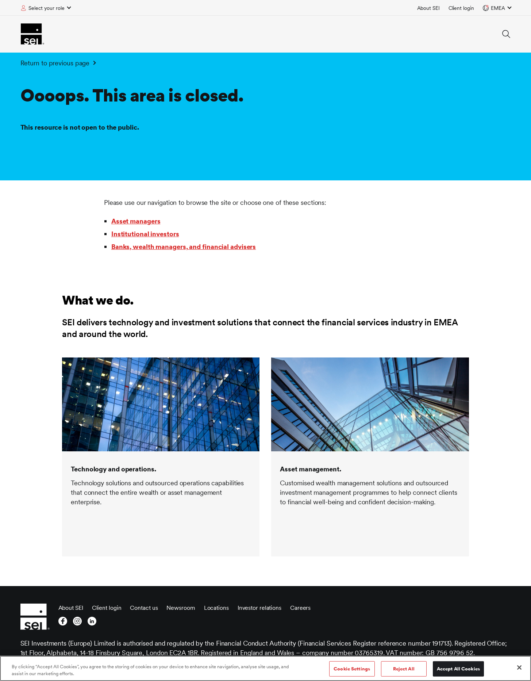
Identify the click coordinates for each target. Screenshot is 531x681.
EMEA (498, 8)
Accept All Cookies (458, 669)
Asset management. (310, 469)
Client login (461, 8)
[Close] (519, 667)
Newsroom (180, 607)
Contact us (144, 607)
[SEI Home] (32, 34)
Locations (216, 607)
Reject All (404, 669)
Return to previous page (55, 63)
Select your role (46, 8)
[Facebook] (62, 623)
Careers (300, 607)
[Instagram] (77, 623)
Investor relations (259, 607)
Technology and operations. (113, 469)
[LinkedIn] (92, 623)
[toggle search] (506, 34)
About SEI (428, 8)
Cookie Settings (352, 669)
